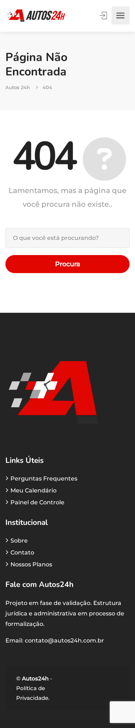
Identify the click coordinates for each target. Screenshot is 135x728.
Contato (22, 552)
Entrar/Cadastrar (104, 15)
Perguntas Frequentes (43, 478)
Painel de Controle (37, 502)
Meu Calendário (33, 490)
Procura (67, 264)
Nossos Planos (31, 564)
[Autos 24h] (36, 16)
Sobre (19, 540)
